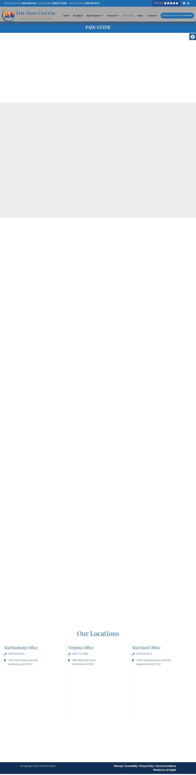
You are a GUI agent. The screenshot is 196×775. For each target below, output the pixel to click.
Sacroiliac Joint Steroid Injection (121, 177)
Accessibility (131, 766)
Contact (151, 15)
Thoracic (147, 150)
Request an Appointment (178, 15)
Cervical (128, 150)
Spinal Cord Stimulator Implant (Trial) (124, 363)
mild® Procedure (113, 162)
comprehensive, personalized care (49, 205)
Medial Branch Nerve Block (45, 165)
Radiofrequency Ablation (44, 173)
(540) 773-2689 (59, 3)
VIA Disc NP (111, 185)
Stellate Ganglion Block (43, 177)
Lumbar (137, 150)
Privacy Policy (146, 766)
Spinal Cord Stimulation (73, 118)
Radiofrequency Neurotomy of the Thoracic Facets (131, 173)
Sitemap (118, 766)
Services (111, 15)
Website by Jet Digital (164, 769)
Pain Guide (128, 15)
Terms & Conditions (165, 766)
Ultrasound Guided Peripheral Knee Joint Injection (57, 145)
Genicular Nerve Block (42, 122)
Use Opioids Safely (41, 193)
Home (66, 15)
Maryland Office (77, 3)
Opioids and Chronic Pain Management (51, 189)
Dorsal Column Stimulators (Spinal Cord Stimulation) (137, 60)
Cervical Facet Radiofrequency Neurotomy (127, 143)
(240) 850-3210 (92, 3)
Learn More (111, 501)
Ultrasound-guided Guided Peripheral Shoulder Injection (138, 79)
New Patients (93, 15)
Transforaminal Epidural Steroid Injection (126, 181)
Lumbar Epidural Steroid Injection (39, 336)
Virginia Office (45, 3)
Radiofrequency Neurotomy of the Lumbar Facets (131, 170)
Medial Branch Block (32, 436)
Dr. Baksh (78, 15)
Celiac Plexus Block (115, 139)
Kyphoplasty (111, 158)
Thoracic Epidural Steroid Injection (40, 332)
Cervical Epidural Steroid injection (39, 328)
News (140, 15)
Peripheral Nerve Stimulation (124, 68)
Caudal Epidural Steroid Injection (39, 340)
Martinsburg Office (13, 3)
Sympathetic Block (119, 75)
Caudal (119, 150)
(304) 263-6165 (29, 3)
